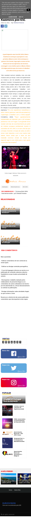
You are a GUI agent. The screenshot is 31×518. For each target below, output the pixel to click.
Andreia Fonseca (19, 23)
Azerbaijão (5, 187)
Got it (21, 17)
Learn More (13, 17)
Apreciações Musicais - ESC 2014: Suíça (18, 433)
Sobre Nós (17, 490)
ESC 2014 (25, 187)
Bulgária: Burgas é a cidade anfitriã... (8, 482)
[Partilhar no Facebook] (2, 26)
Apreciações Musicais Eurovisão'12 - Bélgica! (18, 454)
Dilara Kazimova (15, 187)
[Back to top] (26, 513)
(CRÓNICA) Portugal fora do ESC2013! (12, 400)
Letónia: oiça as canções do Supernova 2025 (19, 407)
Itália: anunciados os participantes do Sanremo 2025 (19, 420)
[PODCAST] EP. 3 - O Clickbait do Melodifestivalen (19, 440)
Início (10, 490)
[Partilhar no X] (5, 26)
